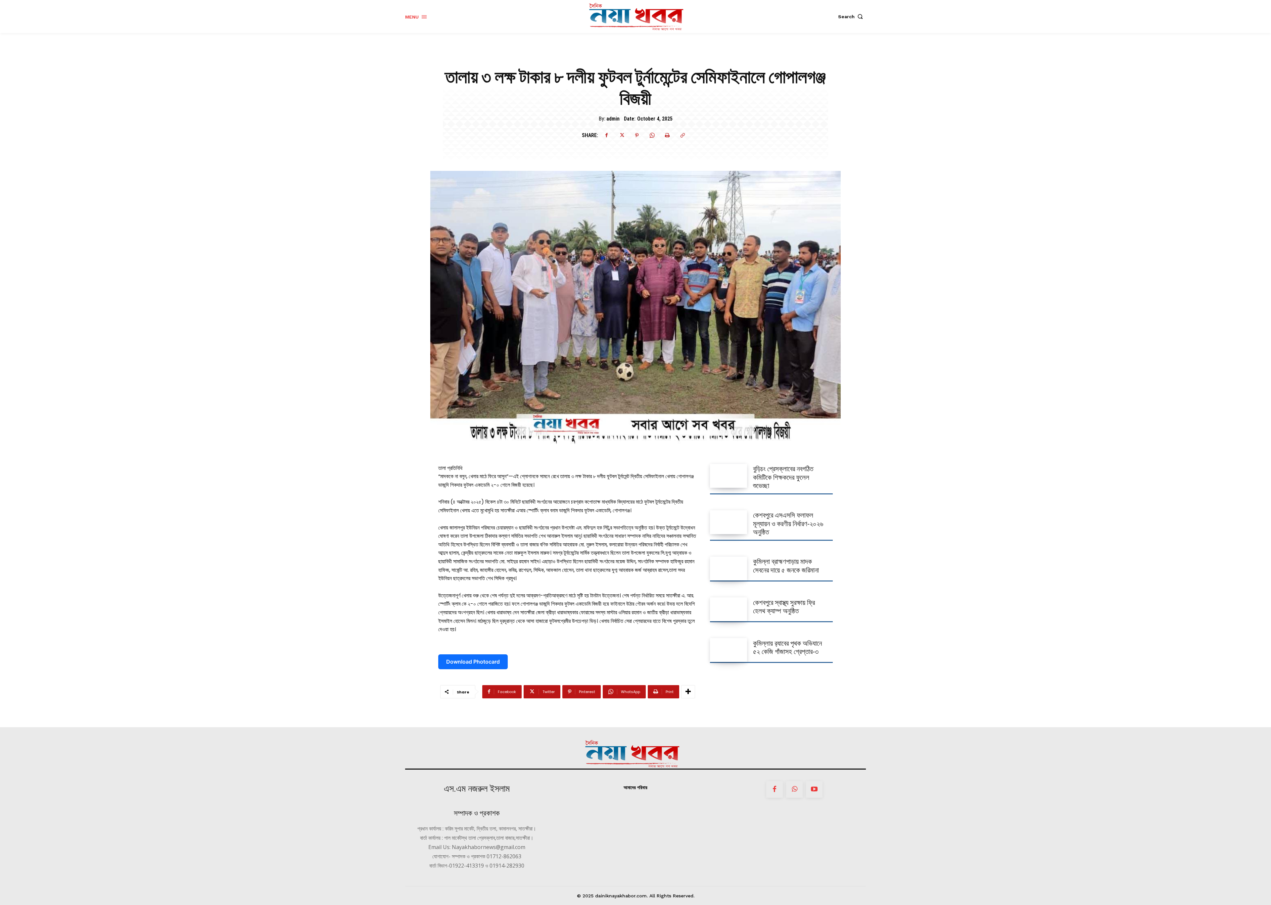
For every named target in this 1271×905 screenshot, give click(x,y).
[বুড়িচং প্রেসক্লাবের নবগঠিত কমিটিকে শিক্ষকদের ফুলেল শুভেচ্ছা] (728, 476)
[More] (688, 691)
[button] (852, 17)
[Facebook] (606, 135)
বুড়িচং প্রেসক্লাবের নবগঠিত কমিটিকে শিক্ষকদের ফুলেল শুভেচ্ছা (783, 477)
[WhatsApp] (652, 135)
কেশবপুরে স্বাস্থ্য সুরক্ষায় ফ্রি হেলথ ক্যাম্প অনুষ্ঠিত (784, 607)
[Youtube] (814, 789)
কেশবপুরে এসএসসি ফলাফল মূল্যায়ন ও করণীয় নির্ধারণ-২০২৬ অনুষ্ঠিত (788, 523)
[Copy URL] (682, 135)
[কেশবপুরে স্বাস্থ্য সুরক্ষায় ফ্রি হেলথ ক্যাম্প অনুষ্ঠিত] (728, 609)
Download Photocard (473, 661)
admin (613, 119)
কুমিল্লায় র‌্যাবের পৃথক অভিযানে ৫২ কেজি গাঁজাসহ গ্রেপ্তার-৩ (787, 647)
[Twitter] (621, 135)
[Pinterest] (636, 135)
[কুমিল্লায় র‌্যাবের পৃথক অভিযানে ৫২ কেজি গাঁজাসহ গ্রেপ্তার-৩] (728, 650)
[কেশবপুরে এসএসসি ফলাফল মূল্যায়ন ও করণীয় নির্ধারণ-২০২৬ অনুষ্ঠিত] (728, 522)
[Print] (667, 135)
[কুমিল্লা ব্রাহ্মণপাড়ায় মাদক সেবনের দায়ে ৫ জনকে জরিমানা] (728, 568)
